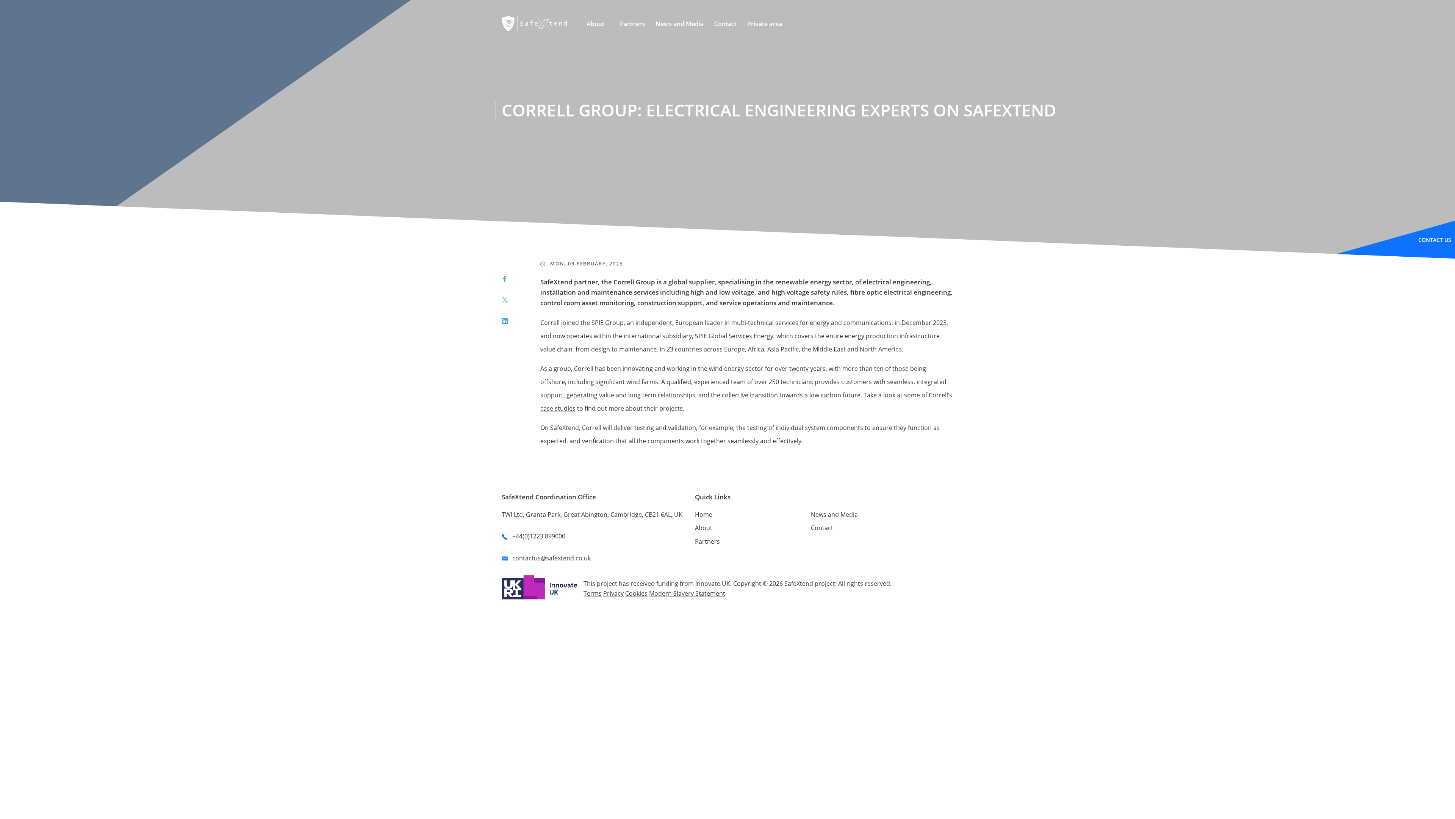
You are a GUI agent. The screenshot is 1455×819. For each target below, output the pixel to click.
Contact (822, 528)
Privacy (613, 593)
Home (703, 514)
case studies (558, 408)
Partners (707, 541)
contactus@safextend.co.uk (551, 558)
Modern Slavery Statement (687, 593)
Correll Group (634, 282)
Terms (593, 593)
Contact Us (1434, 239)
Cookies (636, 593)
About (703, 528)
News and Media (834, 514)
